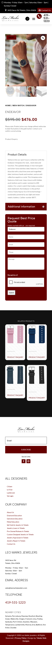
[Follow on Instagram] (28, 461)
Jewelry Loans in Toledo (16, 528)
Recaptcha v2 (13, 275)
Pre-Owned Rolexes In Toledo (18, 531)
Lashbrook (11, 493)
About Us (10, 512)
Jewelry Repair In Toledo (16, 541)
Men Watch (18, 105)
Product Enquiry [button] (15, 357)
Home (8, 105)
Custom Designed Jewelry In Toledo (20, 534)
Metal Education (13, 522)
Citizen (9, 486)
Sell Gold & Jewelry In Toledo (18, 525)
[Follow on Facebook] (24, 461)
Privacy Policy (20, 638)
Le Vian (9, 490)
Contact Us (46, 10)
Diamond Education (14, 515)
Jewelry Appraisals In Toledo (17, 538)
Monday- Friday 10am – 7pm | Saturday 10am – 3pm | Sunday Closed (26, 4)
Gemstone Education (14, 519)
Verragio (10, 496)
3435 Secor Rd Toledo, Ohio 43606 (21, 10)
